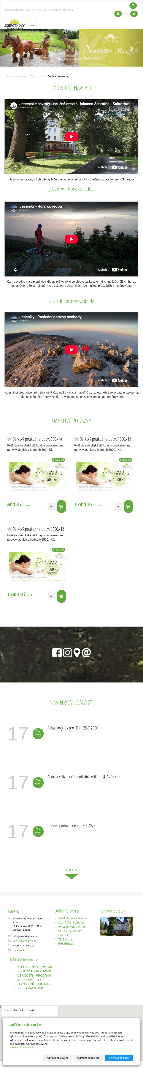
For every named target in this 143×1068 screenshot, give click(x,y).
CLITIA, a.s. (65, 939)
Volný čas (37, 76)
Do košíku (61, 506)
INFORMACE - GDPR (32, 980)
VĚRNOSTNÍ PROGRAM (34, 975)
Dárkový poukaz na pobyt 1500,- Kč (38, 529)
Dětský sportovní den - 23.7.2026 (71, 825)
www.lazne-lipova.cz (24, 940)
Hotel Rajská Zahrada (72, 918)
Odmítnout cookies (88, 1057)
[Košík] (134, 14)
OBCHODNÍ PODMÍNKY (34, 984)
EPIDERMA (66, 943)
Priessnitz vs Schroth (72, 926)
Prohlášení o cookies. (22, 1047)
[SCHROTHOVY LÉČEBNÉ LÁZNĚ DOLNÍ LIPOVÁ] (14, 24)
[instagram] (67, 652)
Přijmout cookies (119, 1057)
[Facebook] (57, 652)
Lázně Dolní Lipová (71, 922)
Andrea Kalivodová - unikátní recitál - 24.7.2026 (81, 776)
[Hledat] (133, 5)
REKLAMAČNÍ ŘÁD (31, 988)
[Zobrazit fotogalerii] (116, 926)
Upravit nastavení (57, 1057)
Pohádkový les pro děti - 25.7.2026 (72, 728)
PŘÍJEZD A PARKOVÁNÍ (34, 971)
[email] (86, 652)
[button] (10, 48)
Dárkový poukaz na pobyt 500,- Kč (37, 439)
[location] (77, 652)
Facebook (19, 950)
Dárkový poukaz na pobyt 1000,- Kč (105, 439)
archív (71, 870)
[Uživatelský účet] (118, 14)
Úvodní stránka (17, 76)
